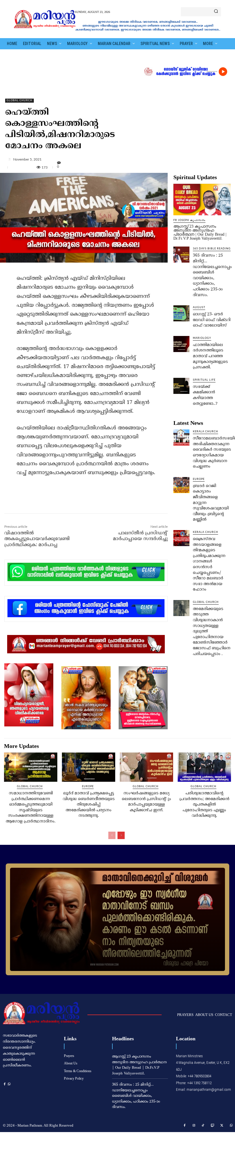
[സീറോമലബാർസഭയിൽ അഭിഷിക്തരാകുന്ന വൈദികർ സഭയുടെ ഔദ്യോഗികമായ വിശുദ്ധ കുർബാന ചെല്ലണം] (181, 437)
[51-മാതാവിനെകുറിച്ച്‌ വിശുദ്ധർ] (117, 919)
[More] (120, 159)
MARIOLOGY (202, 338)
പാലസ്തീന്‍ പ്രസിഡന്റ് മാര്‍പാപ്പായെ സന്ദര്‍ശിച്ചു (140, 536)
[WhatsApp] (82, 501)
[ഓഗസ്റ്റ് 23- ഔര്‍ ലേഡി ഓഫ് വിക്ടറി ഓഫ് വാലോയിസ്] (181, 313)
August (199, 307)
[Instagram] (194, 1126)
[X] (56, 501)
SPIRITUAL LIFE (204, 380)
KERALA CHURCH (205, 431)
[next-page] (121, 835)
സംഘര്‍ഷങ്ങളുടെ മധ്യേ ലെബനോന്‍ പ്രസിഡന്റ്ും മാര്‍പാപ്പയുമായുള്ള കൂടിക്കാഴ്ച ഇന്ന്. (146, 802)
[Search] (216, 11)
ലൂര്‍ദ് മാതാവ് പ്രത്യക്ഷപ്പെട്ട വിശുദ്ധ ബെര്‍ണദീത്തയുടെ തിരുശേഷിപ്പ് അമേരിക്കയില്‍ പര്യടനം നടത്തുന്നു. (89, 804)
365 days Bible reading (212, 248)
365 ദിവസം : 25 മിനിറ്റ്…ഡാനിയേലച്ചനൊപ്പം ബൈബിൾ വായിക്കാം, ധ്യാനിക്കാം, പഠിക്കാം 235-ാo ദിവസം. (136, 1095)
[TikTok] (203, 1126)
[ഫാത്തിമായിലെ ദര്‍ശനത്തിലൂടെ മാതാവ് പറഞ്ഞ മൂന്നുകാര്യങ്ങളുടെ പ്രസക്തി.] (181, 344)
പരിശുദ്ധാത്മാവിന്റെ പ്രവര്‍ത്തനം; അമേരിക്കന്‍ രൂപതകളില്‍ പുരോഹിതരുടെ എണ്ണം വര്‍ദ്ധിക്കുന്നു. (204, 804)
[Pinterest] (69, 501)
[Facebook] (42, 501)
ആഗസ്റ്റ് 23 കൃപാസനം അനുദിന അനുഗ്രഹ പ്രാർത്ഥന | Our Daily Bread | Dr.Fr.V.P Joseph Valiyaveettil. (199, 232)
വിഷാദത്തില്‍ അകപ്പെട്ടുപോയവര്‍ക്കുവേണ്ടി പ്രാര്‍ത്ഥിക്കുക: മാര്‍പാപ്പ (37, 539)
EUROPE (199, 479)
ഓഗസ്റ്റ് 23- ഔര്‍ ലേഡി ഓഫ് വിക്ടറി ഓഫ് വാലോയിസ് (211, 320)
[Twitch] (213, 1126)
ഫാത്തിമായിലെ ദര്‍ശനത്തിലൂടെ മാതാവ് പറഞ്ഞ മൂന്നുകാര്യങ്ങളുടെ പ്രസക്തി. (210, 356)
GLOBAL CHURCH (19, 100)
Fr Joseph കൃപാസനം (189, 220)
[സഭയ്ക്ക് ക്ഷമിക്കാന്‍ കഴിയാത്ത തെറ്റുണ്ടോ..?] (181, 386)
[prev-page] (111, 835)
